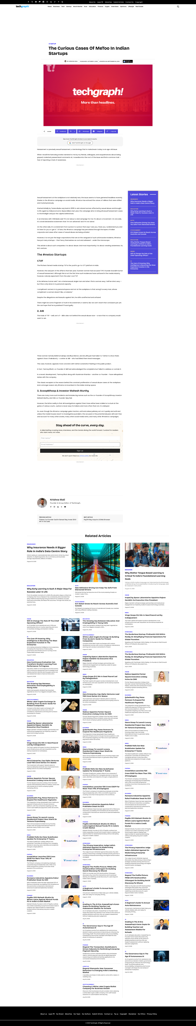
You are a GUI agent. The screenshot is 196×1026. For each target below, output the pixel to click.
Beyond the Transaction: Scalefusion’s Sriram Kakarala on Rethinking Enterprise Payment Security (101, 949)
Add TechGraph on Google (81, 143)
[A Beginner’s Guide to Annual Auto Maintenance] (161, 905)
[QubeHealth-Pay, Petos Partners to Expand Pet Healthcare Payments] (70, 801)
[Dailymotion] (43, 2)
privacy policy (84, 456)
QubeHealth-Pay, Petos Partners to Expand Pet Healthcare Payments (42, 799)
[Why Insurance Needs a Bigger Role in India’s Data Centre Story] (96, 562)
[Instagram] (47, 2)
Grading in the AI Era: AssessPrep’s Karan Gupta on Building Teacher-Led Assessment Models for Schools (101, 906)
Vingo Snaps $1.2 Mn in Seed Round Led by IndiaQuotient (42, 744)
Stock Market (135, 230)
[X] (61, 506)
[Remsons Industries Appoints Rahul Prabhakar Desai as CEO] (70, 881)
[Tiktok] (54, 2)
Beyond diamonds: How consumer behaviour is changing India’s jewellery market (100, 970)
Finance (29, 895)
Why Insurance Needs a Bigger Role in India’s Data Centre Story (142, 202)
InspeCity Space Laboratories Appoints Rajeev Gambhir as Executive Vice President (40, 725)
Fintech (29, 854)
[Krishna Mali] (65, 61)
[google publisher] (62, 2)
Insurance (134, 199)
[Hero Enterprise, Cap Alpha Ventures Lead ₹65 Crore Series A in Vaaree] (70, 764)
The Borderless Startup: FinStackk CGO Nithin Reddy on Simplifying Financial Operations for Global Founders (145, 637)
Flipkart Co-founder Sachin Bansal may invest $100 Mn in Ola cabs (57, 520)
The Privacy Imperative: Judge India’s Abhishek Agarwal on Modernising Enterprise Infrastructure (99, 847)
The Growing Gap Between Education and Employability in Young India (41, 686)
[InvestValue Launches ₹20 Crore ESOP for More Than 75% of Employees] (70, 860)
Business (30, 796)
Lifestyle (86, 966)
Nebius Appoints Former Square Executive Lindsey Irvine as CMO (41, 779)
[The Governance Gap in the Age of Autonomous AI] (161, 956)
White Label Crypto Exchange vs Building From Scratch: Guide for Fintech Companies (41, 704)
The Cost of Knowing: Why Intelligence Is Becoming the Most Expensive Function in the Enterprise (142, 266)
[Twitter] (32, 2)
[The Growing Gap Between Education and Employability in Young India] (70, 687)
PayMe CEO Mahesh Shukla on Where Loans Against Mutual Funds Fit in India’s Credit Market (42, 899)
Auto (132, 220)
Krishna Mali (73, 61)
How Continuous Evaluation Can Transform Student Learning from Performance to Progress (42, 664)
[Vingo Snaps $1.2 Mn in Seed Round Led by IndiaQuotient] (70, 746)
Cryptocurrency (32, 699)
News (29, 740)
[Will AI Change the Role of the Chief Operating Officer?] (70, 624)
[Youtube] (36, 2)
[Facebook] (28, 2)
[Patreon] (39, 2)
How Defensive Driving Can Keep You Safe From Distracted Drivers (142, 223)
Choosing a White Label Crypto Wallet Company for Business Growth (99, 987)
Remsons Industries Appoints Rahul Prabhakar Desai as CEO (42, 879)
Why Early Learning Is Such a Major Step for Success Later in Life (142, 213)
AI (131, 261)
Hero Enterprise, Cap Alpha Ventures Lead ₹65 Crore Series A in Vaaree (43, 762)
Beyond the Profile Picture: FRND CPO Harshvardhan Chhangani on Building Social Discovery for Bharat (99, 869)
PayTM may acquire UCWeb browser (97, 520)
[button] (178, 6)
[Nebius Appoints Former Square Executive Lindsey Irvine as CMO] (70, 782)
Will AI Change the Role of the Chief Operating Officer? (141, 254)
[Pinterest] (58, 2)
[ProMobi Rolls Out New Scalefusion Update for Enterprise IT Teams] (70, 840)
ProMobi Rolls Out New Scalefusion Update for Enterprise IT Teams (42, 838)
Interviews (86, 843)
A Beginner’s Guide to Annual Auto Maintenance (98, 889)
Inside (132, 251)
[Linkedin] (51, 2)
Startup (52, 44)
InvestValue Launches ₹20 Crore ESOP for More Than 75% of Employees (41, 858)
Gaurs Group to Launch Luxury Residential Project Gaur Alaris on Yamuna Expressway (42, 819)
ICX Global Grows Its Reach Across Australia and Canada (143, 233)
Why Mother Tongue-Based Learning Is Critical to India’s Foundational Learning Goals (141, 244)
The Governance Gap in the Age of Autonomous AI (98, 927)
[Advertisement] (98, 26)
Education (134, 209)
